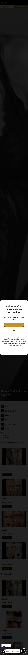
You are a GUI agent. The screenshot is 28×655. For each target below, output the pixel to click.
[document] (14, 327)
